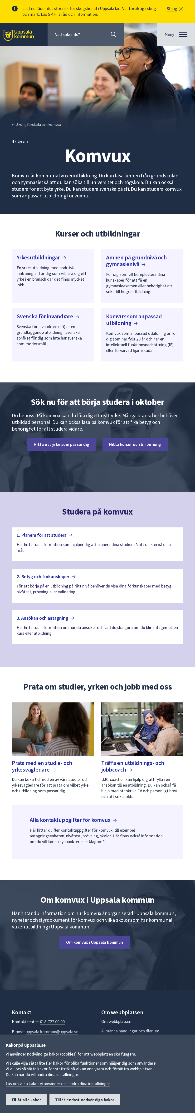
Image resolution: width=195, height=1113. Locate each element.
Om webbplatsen (116, 1021)
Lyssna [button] (23, 141)
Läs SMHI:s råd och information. (69, 14)
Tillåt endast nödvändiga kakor (84, 1100)
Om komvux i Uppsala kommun (94, 942)
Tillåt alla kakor (26, 1100)
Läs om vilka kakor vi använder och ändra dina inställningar (58, 1083)
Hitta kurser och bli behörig (135, 444)
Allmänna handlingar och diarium (130, 1031)
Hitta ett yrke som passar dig (61, 444)
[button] (175, 8)
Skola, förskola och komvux (38, 124)
